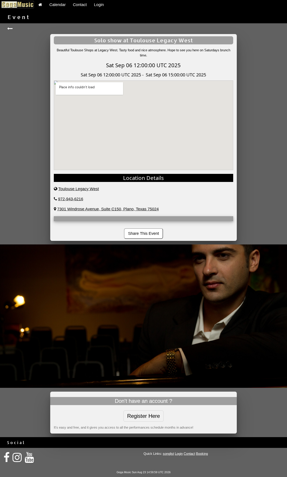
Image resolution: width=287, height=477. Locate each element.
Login (99, 4)
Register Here (143, 416)
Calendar (57, 4)
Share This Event (143, 233)
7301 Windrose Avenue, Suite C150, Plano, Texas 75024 (108, 209)
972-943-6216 (70, 199)
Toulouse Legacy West (78, 189)
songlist (168, 453)
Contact (80, 4)
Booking (202, 453)
